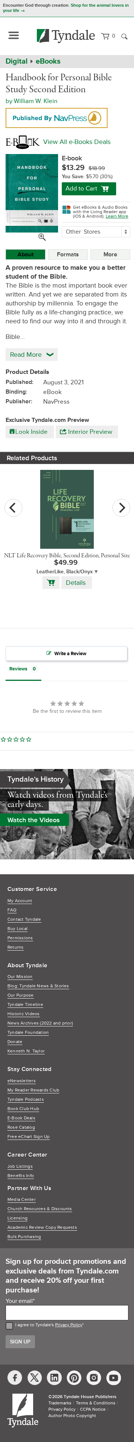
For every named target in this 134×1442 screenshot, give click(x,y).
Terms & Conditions (95, 1403)
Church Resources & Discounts (39, 1209)
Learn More (117, 216)
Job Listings (20, 1166)
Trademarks (59, 1403)
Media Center (21, 1199)
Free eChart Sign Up (28, 1137)
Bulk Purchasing (24, 1237)
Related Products (32, 458)
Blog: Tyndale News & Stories (38, 986)
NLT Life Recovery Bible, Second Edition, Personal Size (67, 556)
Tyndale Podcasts (25, 1099)
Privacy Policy (68, 1325)
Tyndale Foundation (28, 1032)
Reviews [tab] (18, 669)
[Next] (121, 508)
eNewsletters (21, 1081)
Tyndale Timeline (25, 1004)
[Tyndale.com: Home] (66, 36)
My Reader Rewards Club (33, 1090)
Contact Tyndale (24, 919)
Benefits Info (20, 1176)
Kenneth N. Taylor (26, 1051)
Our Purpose (20, 995)
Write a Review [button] (70, 654)
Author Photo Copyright (72, 1416)
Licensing (17, 1218)
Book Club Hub (23, 1109)
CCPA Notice (93, 1409)
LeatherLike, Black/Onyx (64, 571)
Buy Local (17, 929)
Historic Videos (23, 1014)
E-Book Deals (21, 1118)
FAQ (12, 910)
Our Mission (20, 977)
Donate (14, 1042)
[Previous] (13, 508)
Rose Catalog (21, 1127)
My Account (19, 901)
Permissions (20, 938)
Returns (15, 947)
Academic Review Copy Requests (42, 1227)
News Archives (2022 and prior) (40, 1023)
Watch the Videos (33, 820)
